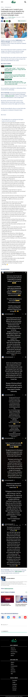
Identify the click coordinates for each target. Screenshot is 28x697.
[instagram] (14, 617)
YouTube (14, 686)
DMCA (12, 655)
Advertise (13, 653)
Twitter (13, 682)
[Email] (10, 21)
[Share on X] (4, 21)
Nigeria (12, 662)
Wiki (12, 673)
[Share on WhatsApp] (7, 21)
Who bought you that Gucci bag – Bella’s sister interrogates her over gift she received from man (15, 83)
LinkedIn (14, 689)
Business (13, 669)
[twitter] (8, 617)
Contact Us (13, 649)
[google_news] (19, 617)
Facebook (14, 680)
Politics (12, 668)
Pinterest (14, 688)
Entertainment (8, 7)
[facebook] (3, 617)
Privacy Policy (14, 651)
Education (13, 671)
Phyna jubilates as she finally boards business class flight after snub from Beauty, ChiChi (15, 76)
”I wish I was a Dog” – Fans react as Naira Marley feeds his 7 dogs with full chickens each (15, 70)
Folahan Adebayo (11, 17)
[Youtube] (25, 617)
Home (2, 7)
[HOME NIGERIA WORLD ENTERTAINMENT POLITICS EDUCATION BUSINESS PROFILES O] (14, 2)
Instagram (14, 684)
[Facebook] (2, 21)
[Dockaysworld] (14, 1)
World (12, 664)
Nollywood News (8, 588)
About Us (13, 648)
